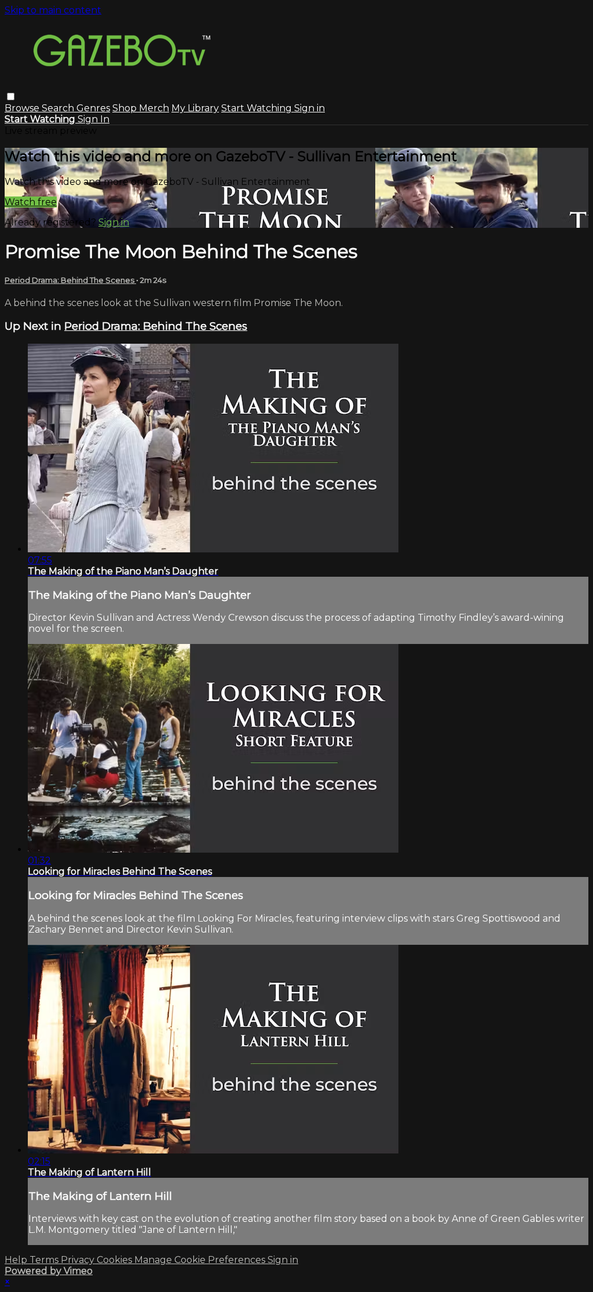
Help (17, 1259)
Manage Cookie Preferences (201, 1259)
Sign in (309, 108)
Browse (23, 108)
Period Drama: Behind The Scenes (70, 280)
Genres (93, 108)
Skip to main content (53, 10)
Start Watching (257, 108)
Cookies (115, 1259)
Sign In (93, 119)
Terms (45, 1259)
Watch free (31, 202)
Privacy (79, 1259)
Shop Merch (140, 108)
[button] (10, 96)
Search (59, 108)
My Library (195, 108)
